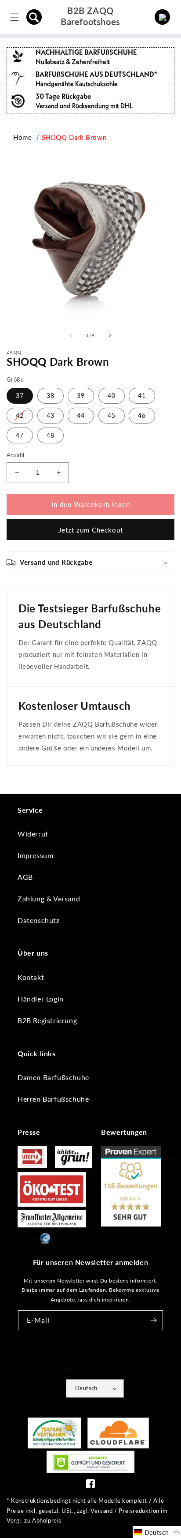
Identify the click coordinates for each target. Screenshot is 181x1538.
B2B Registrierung (47, 1020)
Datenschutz (39, 920)
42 (20, 415)
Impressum (35, 855)
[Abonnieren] (153, 1320)
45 (112, 415)
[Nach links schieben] (71, 335)
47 (20, 435)
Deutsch (86, 1388)
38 (50, 395)
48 (50, 435)
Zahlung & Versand (49, 898)
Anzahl (15, 454)
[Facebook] (90, 1485)
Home (22, 137)
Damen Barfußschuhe (53, 1077)
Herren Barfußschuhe (53, 1099)
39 (81, 395)
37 (20, 395)
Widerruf (33, 833)
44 (81, 415)
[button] (34, 17)
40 (112, 395)
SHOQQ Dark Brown (74, 137)
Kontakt (31, 977)
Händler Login (41, 998)
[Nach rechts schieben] (109, 335)
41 (142, 395)
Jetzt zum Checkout (90, 530)
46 (142, 415)
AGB (25, 877)
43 (50, 415)
